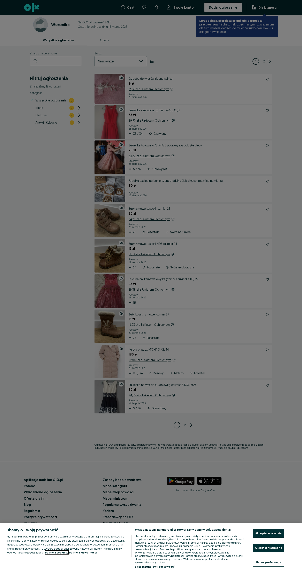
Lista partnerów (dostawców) (155, 566)
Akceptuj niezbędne (268, 547)
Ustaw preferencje (268, 562)
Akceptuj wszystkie (268, 533)
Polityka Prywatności (83, 552)
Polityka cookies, (56, 552)
